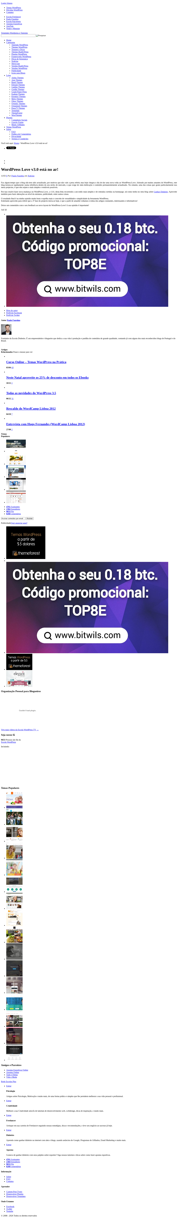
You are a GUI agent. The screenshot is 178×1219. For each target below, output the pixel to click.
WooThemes (16, 115)
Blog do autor (12, 310)
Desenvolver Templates (16, 1196)
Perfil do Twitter (13, 315)
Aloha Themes (17, 78)
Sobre (8, 129)
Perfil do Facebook (14, 313)
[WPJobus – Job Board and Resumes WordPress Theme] (14, 892)
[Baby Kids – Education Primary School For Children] (14, 875)
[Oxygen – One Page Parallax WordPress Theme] (14, 1060)
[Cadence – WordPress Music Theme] (14, 925)
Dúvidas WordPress (14, 10)
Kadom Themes (18, 94)
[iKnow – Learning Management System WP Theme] (14, 824)
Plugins (9, 118)
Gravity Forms (17, 122)
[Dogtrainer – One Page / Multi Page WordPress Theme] (14, 959)
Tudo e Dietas (12, 1075)
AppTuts (9, 26)
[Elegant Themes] (19, 686)
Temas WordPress (13, 8)
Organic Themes (18, 103)
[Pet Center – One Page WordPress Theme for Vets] (14, 976)
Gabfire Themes (18, 87)
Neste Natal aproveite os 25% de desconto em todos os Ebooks (47, 377)
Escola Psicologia (13, 21)
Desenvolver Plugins (14, 1194)
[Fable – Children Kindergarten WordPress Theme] (14, 807)
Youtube (9, 1211)
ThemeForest (16, 113)
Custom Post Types (14, 1192)
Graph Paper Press (19, 92)
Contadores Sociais (19, 120)
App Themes (16, 80)
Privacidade (16, 136)
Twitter (9, 1209)
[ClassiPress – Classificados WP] (16, 502)
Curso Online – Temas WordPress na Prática (36, 362)
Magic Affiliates (18, 125)
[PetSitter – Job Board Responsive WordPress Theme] (14, 908)
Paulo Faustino (12, 19)
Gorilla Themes (17, 89)
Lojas (8, 75)
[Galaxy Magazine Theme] (16, 477)
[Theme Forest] (19, 669)
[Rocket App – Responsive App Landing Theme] (14, 993)
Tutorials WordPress (19, 45)
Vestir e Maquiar (13, 28)
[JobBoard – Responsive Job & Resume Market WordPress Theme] (14, 1009)
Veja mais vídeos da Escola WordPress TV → (20, 730)
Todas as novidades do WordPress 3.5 (31, 393)
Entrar (8, 1086)
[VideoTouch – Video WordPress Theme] (14, 1026)
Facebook (10, 1206)
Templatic (15, 110)
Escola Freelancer (13, 17)
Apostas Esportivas (14, 24)
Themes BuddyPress (19, 52)
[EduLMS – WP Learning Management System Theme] (14, 841)
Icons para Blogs (18, 73)
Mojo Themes (17, 99)
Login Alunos (6, 3)
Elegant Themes (18, 85)
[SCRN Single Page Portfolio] (16, 451)
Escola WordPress (8, 742)
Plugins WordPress (19, 54)
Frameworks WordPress (21, 56)
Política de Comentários (21, 134)
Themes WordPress (19, 47)
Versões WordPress (19, 68)
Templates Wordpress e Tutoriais (14, 33)
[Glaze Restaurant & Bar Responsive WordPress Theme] (14, 942)
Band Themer (17, 82)
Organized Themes (19, 106)
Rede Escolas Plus (8, 1081)
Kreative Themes (18, 96)
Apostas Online (12, 1072)
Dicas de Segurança (19, 59)
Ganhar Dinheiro (161, 192)
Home (8, 40)
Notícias (14, 61)
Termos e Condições (19, 139)
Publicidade (16, 71)
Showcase (15, 64)
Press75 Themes (18, 108)
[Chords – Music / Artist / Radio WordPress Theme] (14, 1043)
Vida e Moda (11, 1077)
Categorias (10, 42)
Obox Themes (17, 101)
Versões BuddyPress (19, 66)
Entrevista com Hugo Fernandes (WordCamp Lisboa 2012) (45, 424)
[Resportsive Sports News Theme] (16, 489)
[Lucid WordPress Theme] (16, 464)
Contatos (10, 12)
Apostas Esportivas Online (17, 1070)
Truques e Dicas (18, 49)
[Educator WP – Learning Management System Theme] (14, 858)
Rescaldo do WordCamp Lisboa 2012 (31, 408)
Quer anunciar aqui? (19, 523)
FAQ (13, 132)
